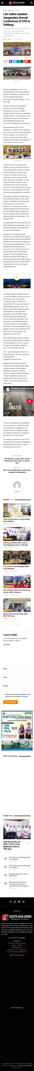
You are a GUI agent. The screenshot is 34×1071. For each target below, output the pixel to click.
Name (5, 669)
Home (4, 10)
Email (5, 677)
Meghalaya (18, 10)
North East (10, 10)
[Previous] (15, 625)
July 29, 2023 (18, 39)
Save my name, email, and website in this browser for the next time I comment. (18, 695)
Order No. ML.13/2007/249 (25, 1065)
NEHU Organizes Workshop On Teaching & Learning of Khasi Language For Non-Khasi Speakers (19, 884)
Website (5, 686)
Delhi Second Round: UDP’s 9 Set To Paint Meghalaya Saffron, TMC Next (11, 845)
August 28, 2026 (14, 571)
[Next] (18, 625)
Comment (7, 645)
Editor (10, 39)
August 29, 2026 (14, 523)
